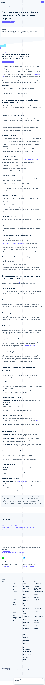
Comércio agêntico (27, 585)
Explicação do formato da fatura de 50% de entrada (14, 529)
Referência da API (27, 651)
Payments (15, 612)
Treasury (14, 623)
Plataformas (25, 603)
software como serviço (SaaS (31, 159)
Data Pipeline (15, 597)
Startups (25, 583)
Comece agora (6, 552)
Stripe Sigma (15, 618)
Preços (14, 581)
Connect (14, 594)
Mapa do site (36, 597)
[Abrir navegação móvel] (42, 2)
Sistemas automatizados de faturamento (13, 243)
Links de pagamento (17, 610)
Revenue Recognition (17, 617)
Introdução (4, 52)
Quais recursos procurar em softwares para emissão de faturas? (16, 56)
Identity (14, 602)
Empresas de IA (26, 607)
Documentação (26, 649)
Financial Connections (17, 601)
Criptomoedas (16, 596)
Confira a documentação (28, 566)
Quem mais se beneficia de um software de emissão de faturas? (15, 54)
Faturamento (13, 6)
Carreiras (36, 611)
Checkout (15, 591)
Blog (35, 585)
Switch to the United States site (22, 682)
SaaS (24, 605)
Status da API (26, 652)
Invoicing (14, 604)
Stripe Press (36, 614)
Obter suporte (37, 622)
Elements (15, 599)
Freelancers (5, 118)
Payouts (14, 614)
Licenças (36, 595)
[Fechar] (42, 679)
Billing (14, 588)
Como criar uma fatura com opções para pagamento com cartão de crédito (19, 527)
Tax (13, 620)
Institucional (36, 606)
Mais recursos (5, 6)
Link (13, 607)
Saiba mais (4, 34)
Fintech (24, 611)
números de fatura (21, 481)
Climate (14, 592)
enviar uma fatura (27, 316)
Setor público (26, 628)
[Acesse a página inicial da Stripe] (3, 580)
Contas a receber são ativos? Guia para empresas (14, 525)
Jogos (24, 613)
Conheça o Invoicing (6, 566)
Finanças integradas (27, 589)
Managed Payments (17, 609)
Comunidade (36, 586)
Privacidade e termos (38, 591)
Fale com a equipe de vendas (18, 552)
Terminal (14, 622)
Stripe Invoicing (16, 282)
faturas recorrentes (30, 345)
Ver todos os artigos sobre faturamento (10, 522)
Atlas (14, 583)
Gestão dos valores (27, 602)
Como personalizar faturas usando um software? (12, 58)
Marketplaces (26, 600)
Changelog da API (27, 654)
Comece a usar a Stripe (8, 21)
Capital (14, 589)
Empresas (25, 581)
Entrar (35, 628)
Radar (14, 615)
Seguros (25, 617)
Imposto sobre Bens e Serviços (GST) (25, 422)
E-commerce (26, 588)
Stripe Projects (26, 657)
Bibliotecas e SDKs (27, 656)
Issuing (14, 605)
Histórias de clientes (38, 583)
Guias (35, 581)
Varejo (24, 630)
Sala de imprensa (37, 613)
